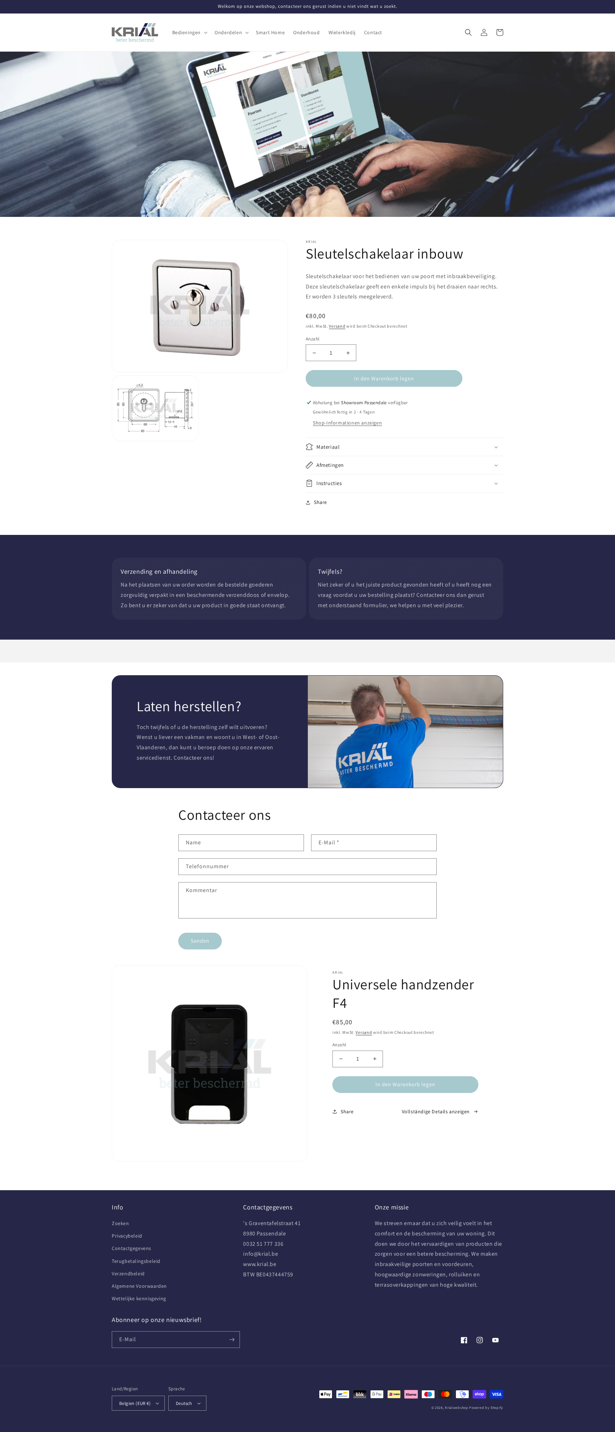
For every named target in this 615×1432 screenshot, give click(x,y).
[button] (189, 32)
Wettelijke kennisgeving (139, 1298)
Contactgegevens (131, 1248)
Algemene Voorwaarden (139, 1286)
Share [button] (320, 502)
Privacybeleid (127, 1236)
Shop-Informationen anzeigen (347, 423)
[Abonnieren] (232, 1339)
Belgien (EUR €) (135, 1403)
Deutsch (184, 1403)
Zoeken (120, 1223)
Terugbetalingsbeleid (136, 1261)
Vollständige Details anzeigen (436, 1111)
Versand (337, 326)
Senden (200, 940)
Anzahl (312, 339)
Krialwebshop (456, 1407)
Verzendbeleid (128, 1273)
